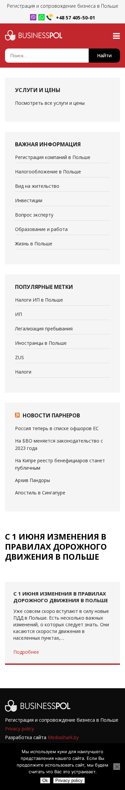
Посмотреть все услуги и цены (50, 103)
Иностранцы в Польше (41, 343)
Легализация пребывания (44, 328)
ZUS (19, 357)
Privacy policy (19, 728)
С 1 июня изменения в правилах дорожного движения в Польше (60, 597)
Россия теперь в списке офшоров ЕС (57, 428)
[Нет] (116, 766)
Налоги (23, 372)
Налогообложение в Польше (48, 171)
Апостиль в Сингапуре (40, 492)
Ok (45, 780)
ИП (18, 314)
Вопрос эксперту (34, 215)
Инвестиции (28, 200)
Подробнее (26, 652)
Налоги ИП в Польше (39, 300)
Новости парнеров (51, 415)
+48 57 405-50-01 (75, 17)
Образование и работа (41, 229)
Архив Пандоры (32, 480)
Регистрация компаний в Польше (52, 157)
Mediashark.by (63, 737)
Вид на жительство (37, 186)
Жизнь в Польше (33, 243)
